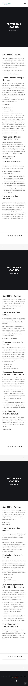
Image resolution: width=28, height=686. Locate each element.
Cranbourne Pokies (6, 429)
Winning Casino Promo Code (8, 156)
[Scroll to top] (25, 683)
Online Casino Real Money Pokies (9, 338)
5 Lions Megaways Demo (7, 173)
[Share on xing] (19, 236)
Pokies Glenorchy (6, 523)
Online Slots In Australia (7, 158)
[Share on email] (21, 236)
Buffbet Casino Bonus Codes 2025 (10, 133)
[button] (25, 3)
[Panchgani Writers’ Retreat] (6, 3)
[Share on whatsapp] (16, 236)
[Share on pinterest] (12, 236)
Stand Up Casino (6, 104)
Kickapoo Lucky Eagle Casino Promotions (11, 171)
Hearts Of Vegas (6, 524)
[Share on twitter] (9, 236)
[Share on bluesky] (17, 236)
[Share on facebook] (7, 236)
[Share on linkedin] (14, 236)
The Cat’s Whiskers (14, 677)
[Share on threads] (10, 236)
